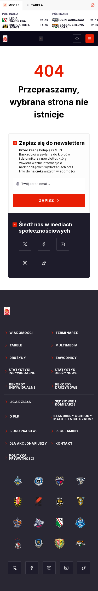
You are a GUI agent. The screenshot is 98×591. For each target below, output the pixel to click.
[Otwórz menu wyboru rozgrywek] (41, 38)
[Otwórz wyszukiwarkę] (77, 38)
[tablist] (49, 5)
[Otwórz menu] (89, 38)
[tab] (11, 5)
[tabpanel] (49, 20)
